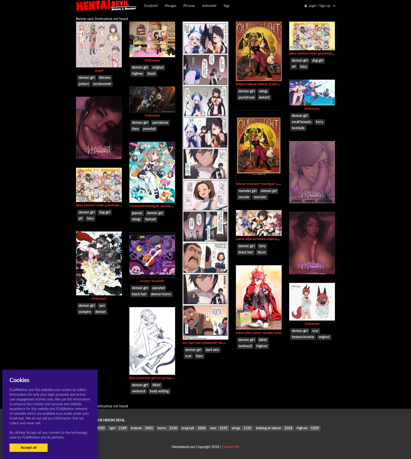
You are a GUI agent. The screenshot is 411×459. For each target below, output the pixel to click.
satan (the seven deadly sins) (259, 333)
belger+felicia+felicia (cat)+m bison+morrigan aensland (278, 84)
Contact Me (230, 447)
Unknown (152, 60)
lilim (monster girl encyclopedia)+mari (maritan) (166, 378)
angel (99, 70)
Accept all (29, 447)
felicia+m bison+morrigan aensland (263, 184)
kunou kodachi (152, 281)
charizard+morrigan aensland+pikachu (159, 206)
